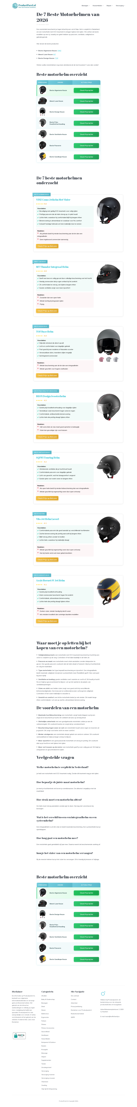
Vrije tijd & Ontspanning (49, 1089)
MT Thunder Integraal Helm (52, 266)
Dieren (43, 1010)
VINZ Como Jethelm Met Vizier (53, 199)
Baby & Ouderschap (48, 999)
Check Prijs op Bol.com (47, 246)
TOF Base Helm (44, 331)
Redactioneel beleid (77, 1014)
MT (54, 54)
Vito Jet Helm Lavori (47, 518)
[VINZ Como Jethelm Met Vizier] (108, 223)
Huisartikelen (97, 6)
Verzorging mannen (48, 1074)
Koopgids (44, 1049)
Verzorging (120, 6)
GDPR (73, 1017)
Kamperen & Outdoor (48, 1042)
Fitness (43, 1024)
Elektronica (45, 1014)
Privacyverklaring (76, 1006)
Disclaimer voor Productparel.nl (81, 1010)
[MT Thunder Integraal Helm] (108, 283)
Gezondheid (45, 1031)
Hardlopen (44, 1035)
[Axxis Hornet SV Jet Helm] (108, 605)
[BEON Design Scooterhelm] (108, 420)
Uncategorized (46, 1067)
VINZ (59, 51)
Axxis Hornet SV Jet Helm (50, 580)
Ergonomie (45, 1017)
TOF (56, 58)
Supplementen (46, 1060)
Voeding (44, 1085)
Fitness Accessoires (47, 1028)
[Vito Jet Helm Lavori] (108, 542)
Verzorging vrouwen (48, 1078)
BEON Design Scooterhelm (51, 396)
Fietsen (43, 1021)
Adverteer (74, 1003)
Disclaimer (15, 1022)
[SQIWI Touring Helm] (108, 478)
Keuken (43, 1046)
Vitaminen (44, 1082)
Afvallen (44, 996)
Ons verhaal (75, 996)
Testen (43, 1064)
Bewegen (85, 6)
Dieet (43, 1006)
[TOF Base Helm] (108, 361)
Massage (44, 1053)
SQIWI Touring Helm (48, 457)
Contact (73, 999)
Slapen (109, 6)
